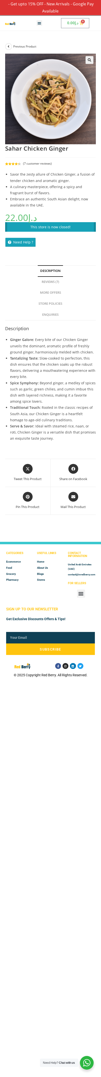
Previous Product (24, 46)
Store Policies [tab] (50, 304)
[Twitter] (80, 666)
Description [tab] (50, 271)
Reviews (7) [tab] (50, 282)
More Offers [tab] (50, 292)
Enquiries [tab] (50, 315)
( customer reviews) (37, 163)
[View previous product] (8, 46)
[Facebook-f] (58, 666)
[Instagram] (65, 666)
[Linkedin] (73, 666)
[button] (39, 23)
